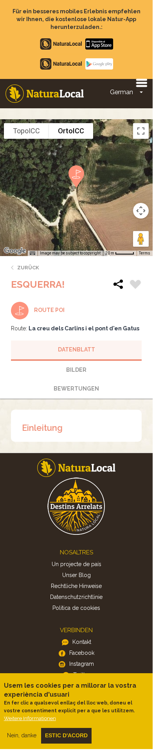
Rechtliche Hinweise (76, 586)
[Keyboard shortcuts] (32, 253)
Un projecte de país (76, 564)
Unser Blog (76, 575)
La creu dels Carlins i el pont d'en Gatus (84, 328)
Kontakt (81, 642)
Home (44, 93)
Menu (141, 82)
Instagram (81, 664)
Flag (135, 285)
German (121, 92)
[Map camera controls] (141, 211)
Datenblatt (76, 349)
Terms (144, 253)
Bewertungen (76, 388)
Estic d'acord (66, 735)
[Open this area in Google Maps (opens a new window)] (15, 251)
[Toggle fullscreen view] (141, 131)
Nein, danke (21, 735)
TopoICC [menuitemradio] (26, 131)
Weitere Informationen (30, 718)
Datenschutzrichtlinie (76, 597)
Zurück (28, 268)
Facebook (81, 653)
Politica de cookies (76, 608)
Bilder (76, 370)
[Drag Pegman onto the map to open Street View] (141, 239)
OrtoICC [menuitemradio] (71, 131)
